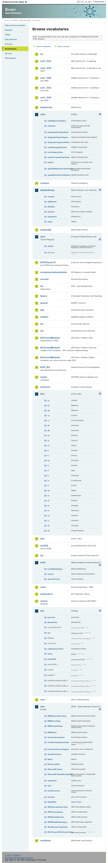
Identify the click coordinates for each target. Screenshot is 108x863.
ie (48, 466)
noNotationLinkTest (55, 649)
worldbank (45, 840)
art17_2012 (45, 88)
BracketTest (52, 622)
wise (42, 707)
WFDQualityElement (56, 817)
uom (42, 699)
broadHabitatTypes (55, 569)
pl (48, 501)
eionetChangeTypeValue (57, 147)
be (49, 406)
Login (82, 2)
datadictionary (47, 190)
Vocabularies (10, 49)
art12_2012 (45, 61)
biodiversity (46, 107)
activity (50, 246)
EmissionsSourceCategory (58, 749)
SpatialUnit (52, 781)
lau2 (42, 539)
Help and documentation (15, 25)
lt (48, 476)
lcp (41, 555)
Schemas (9, 44)
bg (49, 410)
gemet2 (44, 303)
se (48, 516)
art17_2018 (45, 97)
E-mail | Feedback (12, 855)
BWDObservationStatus (57, 716)
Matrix (50, 759)
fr (48, 456)
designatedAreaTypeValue (58, 132)
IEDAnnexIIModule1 (50, 338)
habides (44, 317)
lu (48, 481)
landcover (45, 387)
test (42, 611)
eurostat (44, 279)
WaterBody (52, 802)
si (48, 521)
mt (49, 491)
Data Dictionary (24, 20)
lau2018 (44, 546)
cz (48, 420)
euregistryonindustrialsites (53, 272)
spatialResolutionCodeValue (59, 175)
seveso (44, 601)
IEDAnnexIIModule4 (50, 357)
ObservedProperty (55, 769)
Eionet (15, 20)
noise (43, 587)
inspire (43, 377)
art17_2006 (45, 78)
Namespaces (10, 58)
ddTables (51, 207)
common (44, 183)
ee (48, 435)
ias (41, 324)
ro (48, 511)
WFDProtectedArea (55, 812)
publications (46, 594)
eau (49, 633)
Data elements (11, 39)
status (50, 222)
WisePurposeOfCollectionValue (59, 832)
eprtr (42, 237)
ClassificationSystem (56, 737)
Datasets (8, 30)
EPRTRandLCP (48, 262)
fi (48, 451)
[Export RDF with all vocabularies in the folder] (100, 114)
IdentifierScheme (54, 754)
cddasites (51, 126)
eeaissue (51, 212)
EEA (16, 2)
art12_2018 (45, 68)
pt (48, 506)
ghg (42, 310)
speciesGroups (54, 579)
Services (8, 53)
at (48, 400)
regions (51, 162)
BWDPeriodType (54, 721)
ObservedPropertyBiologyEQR (59, 774)
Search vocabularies (43, 46)
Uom (49, 786)
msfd (42, 562)
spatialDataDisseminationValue (59, 169)
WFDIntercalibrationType (58, 807)
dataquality (45, 230)
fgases (43, 296)
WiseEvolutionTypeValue (58, 827)
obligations (52, 217)
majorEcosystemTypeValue (59, 157)
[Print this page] (86, 2)
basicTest (51, 617)
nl (48, 496)
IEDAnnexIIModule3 (50, 348)
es (48, 446)
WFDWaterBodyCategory (57, 822)
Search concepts (64, 46)
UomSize (51, 797)
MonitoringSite (54, 764)
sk (48, 526)
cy (48, 415)
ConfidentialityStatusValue (58, 742)
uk (49, 531)
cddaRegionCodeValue (57, 121)
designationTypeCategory (58, 137)
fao (41, 286)
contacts (51, 197)
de (49, 426)
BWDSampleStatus (55, 726)
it (48, 471)
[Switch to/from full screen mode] (90, 2)
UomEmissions (54, 791)
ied (41, 331)
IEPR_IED (45, 367)
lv (48, 486)
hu (49, 461)
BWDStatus (52, 732)
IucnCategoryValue (55, 152)
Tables (7, 35)
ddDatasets (52, 202)
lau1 (42, 394)
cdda (42, 114)
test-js (50, 654)
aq (41, 54)
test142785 (52, 659)
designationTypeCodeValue (59, 142)
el (48, 441)
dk (49, 431)
